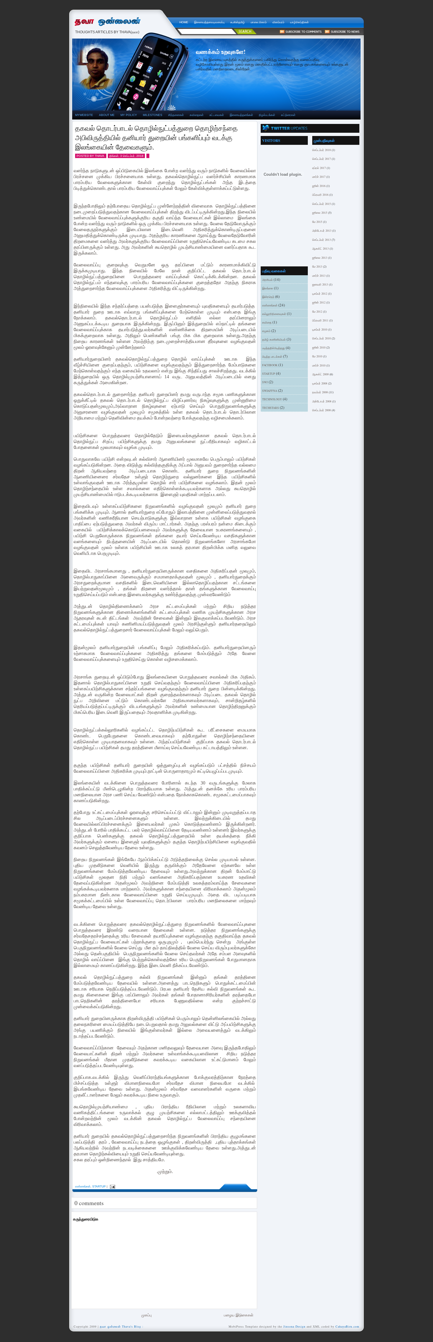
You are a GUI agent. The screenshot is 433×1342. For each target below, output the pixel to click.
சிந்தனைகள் (176, 115)
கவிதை (267, 322)
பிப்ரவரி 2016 (320, 195)
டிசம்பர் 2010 (319, 329)
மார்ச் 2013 (318, 275)
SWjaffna (269, 391)
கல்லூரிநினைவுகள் (274, 314)
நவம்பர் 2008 (320, 392)
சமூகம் (266, 331)
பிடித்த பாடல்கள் (272, 356)
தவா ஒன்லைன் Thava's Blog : (124, 20)
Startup (99, 1186)
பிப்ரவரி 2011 (320, 320)
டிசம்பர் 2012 (319, 293)
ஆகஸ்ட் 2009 (320, 374)
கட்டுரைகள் (288, 115)
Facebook (269, 365)
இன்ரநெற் (268, 297)
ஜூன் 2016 (318, 186)
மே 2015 (317, 222)
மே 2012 (317, 311)
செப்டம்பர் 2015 (321, 204)
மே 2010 (317, 356)
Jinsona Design (294, 1326)
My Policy (128, 115)
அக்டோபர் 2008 (321, 401)
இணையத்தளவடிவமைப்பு (209, 22)
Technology (272, 399)
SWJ (265, 382)
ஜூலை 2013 (319, 258)
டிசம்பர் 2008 (319, 383)
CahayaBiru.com (347, 1326)
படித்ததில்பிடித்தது (273, 348)
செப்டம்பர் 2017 (321, 159)
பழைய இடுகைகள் (238, 1315)
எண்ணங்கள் (82, 1186)
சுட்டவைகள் (216, 115)
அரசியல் (267, 280)
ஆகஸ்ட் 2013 (320, 248)
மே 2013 (317, 266)
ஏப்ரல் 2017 (319, 168)
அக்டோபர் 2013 (321, 230)
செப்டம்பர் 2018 (321, 150)
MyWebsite (84, 115)
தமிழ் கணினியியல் (274, 339)
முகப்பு (146, 1315)
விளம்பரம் (278, 22)
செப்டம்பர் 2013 (321, 240)
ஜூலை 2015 (319, 212)
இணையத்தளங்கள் (241, 115)
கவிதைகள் (197, 115)
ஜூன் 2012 (318, 302)
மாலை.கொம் (259, 22)
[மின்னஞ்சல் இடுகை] (111, 1186)
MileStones (152, 115)
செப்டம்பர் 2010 (321, 338)
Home (183, 22)
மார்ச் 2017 (318, 177)
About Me (107, 115)
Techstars (270, 408)
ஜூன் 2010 (318, 347)
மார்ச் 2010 (318, 365)
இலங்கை (267, 288)
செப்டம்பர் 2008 (321, 410)
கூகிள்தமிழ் (237, 22)
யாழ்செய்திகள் (299, 22)
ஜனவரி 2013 (320, 284)
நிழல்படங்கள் (267, 115)
